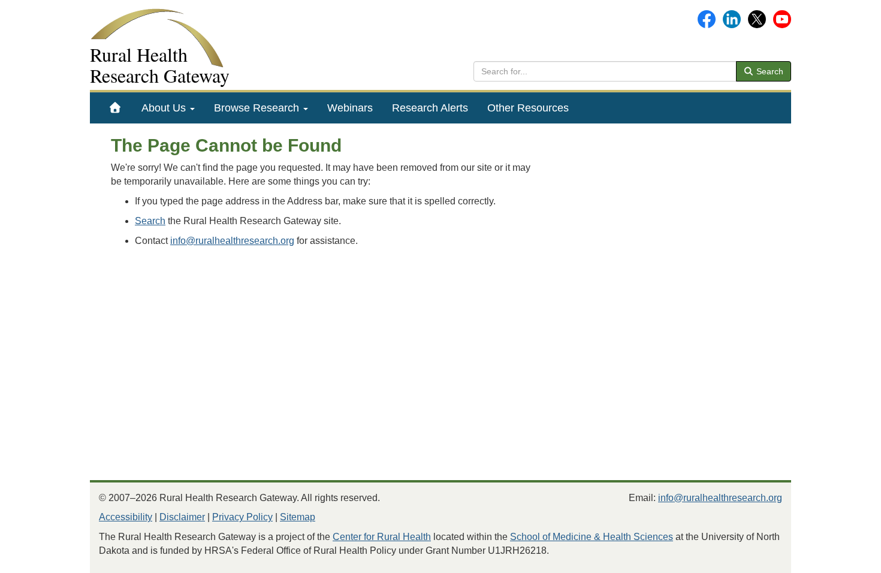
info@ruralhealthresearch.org (232, 241)
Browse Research (258, 108)
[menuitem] (115, 107)
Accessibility (125, 517)
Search (768, 71)
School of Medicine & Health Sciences (591, 537)
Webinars (350, 108)
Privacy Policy (242, 517)
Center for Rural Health (382, 537)
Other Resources (528, 108)
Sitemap (297, 517)
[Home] (115, 107)
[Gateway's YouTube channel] (782, 18)
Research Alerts (430, 108)
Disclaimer (182, 517)
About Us (165, 108)
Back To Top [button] (842, 558)
